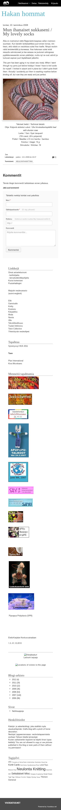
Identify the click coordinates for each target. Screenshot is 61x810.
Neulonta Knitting (24, 161)
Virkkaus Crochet (20, 777)
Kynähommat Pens (33, 765)
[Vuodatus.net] (12, 803)
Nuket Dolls (49, 770)
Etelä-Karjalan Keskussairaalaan (22, 638)
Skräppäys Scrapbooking (36, 774)
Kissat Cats (44, 762)
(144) (16, 695)
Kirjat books (38, 762)
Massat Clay (12, 770)
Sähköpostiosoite (20, 209)
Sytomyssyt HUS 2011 (18, 346)
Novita (11, 317)
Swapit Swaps (48, 774)
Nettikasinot (23, 3)
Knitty (10, 306)
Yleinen (38, 777)
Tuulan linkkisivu (15, 326)
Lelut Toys (44, 765)
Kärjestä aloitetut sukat (20, 127)
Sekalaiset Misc (20, 773)
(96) (16, 698)
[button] (29, 3)
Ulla (10, 320)
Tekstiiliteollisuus (15, 323)
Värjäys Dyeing (31, 777)
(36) (16, 689)
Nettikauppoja (18, 711)
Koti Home (23, 765)
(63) (16, 692)
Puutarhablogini (14, 283)
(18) (16, 683)
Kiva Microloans (15, 363)
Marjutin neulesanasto (17, 291)
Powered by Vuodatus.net (47, 806)
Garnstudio (13, 303)
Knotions (12, 309)
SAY (9, 774)
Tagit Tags (11, 777)
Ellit (10, 301)
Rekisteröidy (43, 3)
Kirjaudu (54, 3)
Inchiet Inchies (30, 762)
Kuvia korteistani (15, 280)
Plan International (15, 361)
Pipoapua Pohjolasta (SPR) (20, 616)
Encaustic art (15, 762)
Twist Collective (15, 329)
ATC (10, 762)
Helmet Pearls (23, 762)
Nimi (8, 200)
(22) (16, 686)
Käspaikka (12, 312)
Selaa (34, 3)
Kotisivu (28, 219)
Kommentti (10, 228)
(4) (15, 679)
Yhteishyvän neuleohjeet (18, 331)
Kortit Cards (14, 764)
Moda (10, 315)
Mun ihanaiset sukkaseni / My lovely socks (27, 32)
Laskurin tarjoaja (31, 657)
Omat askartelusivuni (17, 272)
